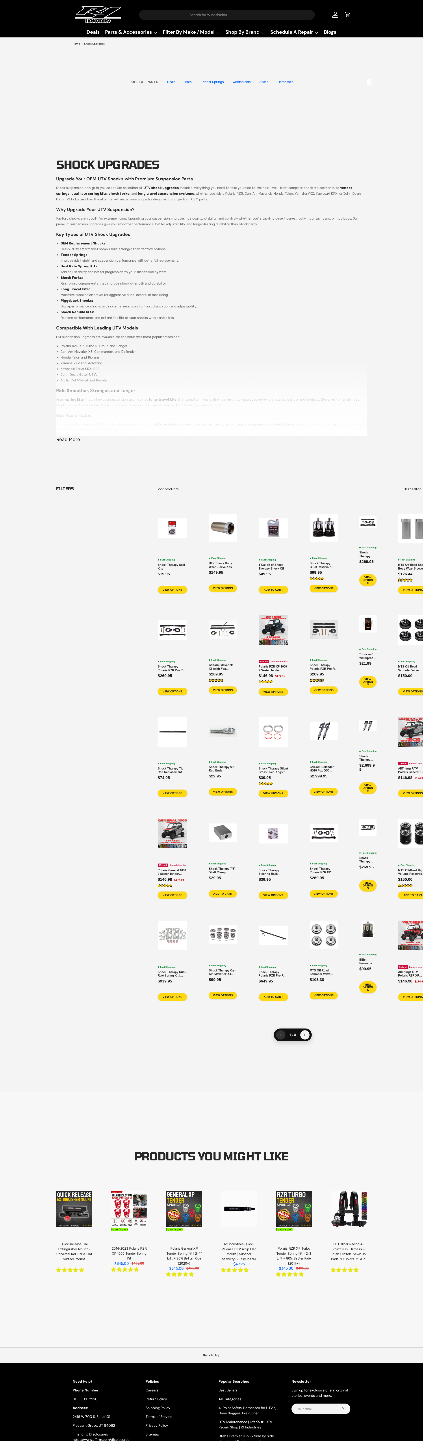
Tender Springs (212, 82)
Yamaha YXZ (304, 194)
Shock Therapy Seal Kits (171, 566)
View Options (172, 589)
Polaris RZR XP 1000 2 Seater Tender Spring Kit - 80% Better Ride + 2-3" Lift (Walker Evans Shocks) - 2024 (273, 668)
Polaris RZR (234, 194)
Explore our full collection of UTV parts (336, 424)
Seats (264, 82)
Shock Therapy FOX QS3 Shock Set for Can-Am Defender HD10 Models (367, 758)
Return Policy (156, 1399)
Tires (188, 82)
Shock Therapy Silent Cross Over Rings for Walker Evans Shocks (273, 770)
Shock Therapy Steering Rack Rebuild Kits (269, 872)
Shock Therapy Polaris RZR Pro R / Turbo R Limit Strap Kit (323, 666)
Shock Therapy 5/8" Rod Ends (222, 768)
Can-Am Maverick (258, 194)
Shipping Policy (158, 1408)
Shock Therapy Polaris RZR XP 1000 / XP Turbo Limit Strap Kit (320, 870)
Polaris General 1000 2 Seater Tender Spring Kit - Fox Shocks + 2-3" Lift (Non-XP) (172, 872)
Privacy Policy (157, 1425)
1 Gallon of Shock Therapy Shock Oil (271, 566)
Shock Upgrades (94, 44)
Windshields (242, 82)
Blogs (330, 32)
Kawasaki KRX (327, 194)
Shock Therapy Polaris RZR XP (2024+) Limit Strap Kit (367, 859)
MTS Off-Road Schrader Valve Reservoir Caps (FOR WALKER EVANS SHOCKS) (321, 972)
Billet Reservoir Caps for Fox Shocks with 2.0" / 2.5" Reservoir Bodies (367, 961)
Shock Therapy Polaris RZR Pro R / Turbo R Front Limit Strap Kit (171, 668)
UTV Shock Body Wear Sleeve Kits (220, 565)
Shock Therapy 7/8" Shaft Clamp (222, 870)
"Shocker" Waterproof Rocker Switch (366, 656)
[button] (317, 579)
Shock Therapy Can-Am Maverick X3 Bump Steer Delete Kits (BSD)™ (222, 972)
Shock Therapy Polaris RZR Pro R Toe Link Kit (271, 973)
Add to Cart (273, 589)
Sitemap (152, 1434)
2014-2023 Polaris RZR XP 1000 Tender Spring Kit (129, 1253)
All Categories (230, 1399)
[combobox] (227, 15)
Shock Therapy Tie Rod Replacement (170, 770)
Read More (68, 439)
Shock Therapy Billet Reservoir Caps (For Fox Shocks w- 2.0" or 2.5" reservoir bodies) (322, 565)
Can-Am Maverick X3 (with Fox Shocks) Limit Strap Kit (222, 666)
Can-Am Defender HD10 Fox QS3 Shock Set (322, 768)
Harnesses (285, 82)
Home (76, 44)
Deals (93, 32)
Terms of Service (159, 1416)
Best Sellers (228, 1390)
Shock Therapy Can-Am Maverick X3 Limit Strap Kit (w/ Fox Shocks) (367, 554)
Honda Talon (283, 194)
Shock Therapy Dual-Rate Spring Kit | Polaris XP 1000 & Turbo (172, 973)
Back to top (211, 1355)
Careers (152, 1390)
